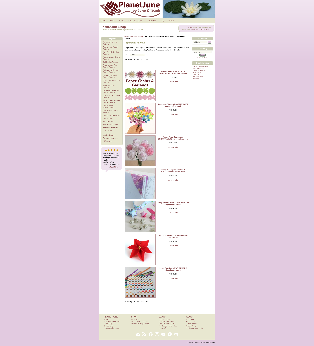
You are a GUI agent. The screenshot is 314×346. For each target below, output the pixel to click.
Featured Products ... (110, 138)
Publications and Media (194, 328)
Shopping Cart (205, 29)
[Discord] (176, 334)
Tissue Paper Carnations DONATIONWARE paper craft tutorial (173, 138)
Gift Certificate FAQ (198, 76)
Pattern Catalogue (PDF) (140, 324)
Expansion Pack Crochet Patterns (111, 96)
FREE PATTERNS (135, 21)
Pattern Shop (136, 319)
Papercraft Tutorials (136, 36)
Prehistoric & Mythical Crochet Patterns (110, 71)
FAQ (162, 21)
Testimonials (190, 321)
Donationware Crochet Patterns (110, 111)
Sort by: (127, 55)
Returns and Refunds (199, 70)
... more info (173, 81)
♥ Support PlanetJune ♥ (112, 328)
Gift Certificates (108, 121)
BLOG (121, 21)
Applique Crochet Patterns (109, 86)
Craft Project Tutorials (166, 324)
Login (190, 27)
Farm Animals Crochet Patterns (111, 53)
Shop (126, 36)
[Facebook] (151, 334)
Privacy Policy (191, 326)
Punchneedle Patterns (110, 124)
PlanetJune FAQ (191, 324)
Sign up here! (195, 29)
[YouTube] (163, 334)
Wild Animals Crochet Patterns (110, 48)
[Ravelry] (170, 334)
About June (190, 319)
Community (108, 324)
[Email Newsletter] (138, 334)
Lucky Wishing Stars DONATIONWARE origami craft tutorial (173, 203)
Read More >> (115, 167)
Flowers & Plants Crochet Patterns (112, 81)
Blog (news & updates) (112, 321)
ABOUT (171, 21)
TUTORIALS (151, 21)
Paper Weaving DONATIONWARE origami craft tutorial (173, 269)
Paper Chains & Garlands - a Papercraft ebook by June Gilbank (173, 72)
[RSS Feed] (144, 334)
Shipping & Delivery (198, 68)
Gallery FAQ (196, 78)
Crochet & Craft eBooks (111, 115)
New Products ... (109, 135)
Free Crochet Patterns (167, 321)
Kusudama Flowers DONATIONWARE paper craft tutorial (173, 105)
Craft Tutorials (108, 130)
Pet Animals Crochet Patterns (110, 43)
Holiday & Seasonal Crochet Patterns (110, 76)
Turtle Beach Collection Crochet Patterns (111, 91)
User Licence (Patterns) (139, 321)
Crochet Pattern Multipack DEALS (109, 106)
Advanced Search (203, 57)
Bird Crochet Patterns (110, 62)
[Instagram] (157, 334)
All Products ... (108, 141)
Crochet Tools (108, 118)
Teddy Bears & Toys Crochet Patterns (110, 66)
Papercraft (162, 328)
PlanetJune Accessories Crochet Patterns (111, 101)
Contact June (197, 74)
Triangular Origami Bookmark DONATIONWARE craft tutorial (173, 171)
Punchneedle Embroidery (168, 326)
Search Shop (202, 49)
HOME (103, 21)
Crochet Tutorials (165, 319)
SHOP (112, 21)
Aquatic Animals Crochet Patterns (111, 58)
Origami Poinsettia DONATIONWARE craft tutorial (173, 236)
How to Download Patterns (200, 66)
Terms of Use (197, 72)
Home (106, 319)
